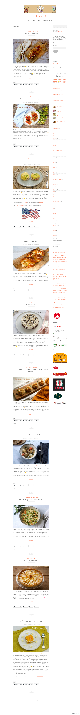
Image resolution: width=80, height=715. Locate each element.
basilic (62, 255)
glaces (54, 169)
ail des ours (59, 252)
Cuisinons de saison (40, 676)
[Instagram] (57, 63)
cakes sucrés (55, 140)
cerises (59, 259)
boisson (54, 135)
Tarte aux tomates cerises (61, 121)
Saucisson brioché (31, 33)
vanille (54, 309)
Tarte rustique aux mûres (60, 106)
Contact (38, 20)
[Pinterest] (59, 63)
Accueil (29, 20)
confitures (54, 145)
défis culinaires (55, 152)
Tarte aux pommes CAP (31, 560)
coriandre (59, 267)
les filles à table (30, 102)
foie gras (54, 274)
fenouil (58, 272)
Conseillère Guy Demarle (47, 20)
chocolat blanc (62, 261)
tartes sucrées (32, 558)
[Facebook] (54, 63)
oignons (54, 286)
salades (37, 497)
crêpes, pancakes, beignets (57, 150)
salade (54, 302)
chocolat (59, 261)
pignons (59, 292)
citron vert (58, 264)
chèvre (57, 263)
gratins (54, 172)
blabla (54, 133)
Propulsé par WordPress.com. (40, 700)
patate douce (55, 290)
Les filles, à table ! (40, 16)
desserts (54, 155)
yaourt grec (59, 309)
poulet (55, 299)
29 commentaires (37, 164)
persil (60, 290)
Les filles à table (58, 68)
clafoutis (62, 264)
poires (54, 295)
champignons (63, 259)
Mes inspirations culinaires (19, 205)
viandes (36, 31)
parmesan (64, 288)
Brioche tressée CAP (31, 241)
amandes (63, 252)
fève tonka (58, 276)
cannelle (61, 257)
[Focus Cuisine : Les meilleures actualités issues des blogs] (57, 326)
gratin (57, 278)
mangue (60, 279)
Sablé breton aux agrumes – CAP (31, 621)
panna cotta (57, 288)
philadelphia (55, 292)
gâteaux (32, 302)
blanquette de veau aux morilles (39, 465)
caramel (65, 257)
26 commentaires (36, 244)
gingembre (62, 276)
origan (54, 288)
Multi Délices (55, 184)
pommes (55, 297)
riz (53, 208)
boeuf (54, 257)
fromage (54, 162)
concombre (54, 267)
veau (57, 309)
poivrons (61, 295)
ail (57, 252)
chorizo (65, 261)
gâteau (60, 278)
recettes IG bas (55, 206)
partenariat (55, 189)
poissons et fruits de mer (57, 201)
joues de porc (65, 278)
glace (65, 276)
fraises (58, 274)
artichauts (61, 253)
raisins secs (64, 299)
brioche (56, 257)
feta (62, 272)
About (34, 20)
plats (30, 432)
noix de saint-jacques (59, 285)
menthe (55, 281)
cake (59, 257)
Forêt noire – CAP (31, 304)
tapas (54, 223)
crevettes (60, 269)
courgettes (55, 269)
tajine (64, 302)
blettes (64, 255)
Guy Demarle (55, 174)
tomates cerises (61, 307)
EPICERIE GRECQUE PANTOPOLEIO (59, 331)
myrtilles (58, 283)
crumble (64, 269)
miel (58, 281)
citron (54, 264)
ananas (54, 253)
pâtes (54, 191)
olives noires (60, 286)
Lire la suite (23, 79)
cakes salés (26, 31)
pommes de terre (62, 297)
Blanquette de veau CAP (31, 435)
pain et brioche (32, 239)
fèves (56, 276)
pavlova (58, 290)
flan (66, 272)
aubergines (55, 255)
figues (64, 272)
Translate (60, 31)
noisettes (61, 283)
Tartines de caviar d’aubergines (31, 99)
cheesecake (55, 261)
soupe (62, 302)
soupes (54, 220)
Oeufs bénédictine (31, 161)
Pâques (57, 299)
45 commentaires (37, 624)
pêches (61, 299)
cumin (65, 271)
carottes (55, 259)
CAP (30, 31)
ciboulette (63, 263)
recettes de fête (55, 203)
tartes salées (34, 367)
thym (62, 305)
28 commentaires (36, 102)
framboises (62, 274)
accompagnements (56, 128)
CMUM (26, 202)
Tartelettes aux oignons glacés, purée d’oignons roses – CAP (31, 370)
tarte (54, 305)
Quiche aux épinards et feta (57, 98)
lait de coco (55, 279)
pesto (62, 290)
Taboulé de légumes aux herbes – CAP (31, 499)
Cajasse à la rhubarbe (56, 88)
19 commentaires (36, 438)
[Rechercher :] (60, 26)
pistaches (60, 294)
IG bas (63, 278)
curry (54, 272)
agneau (55, 252)
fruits (30, 619)
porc (53, 299)
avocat (59, 255)
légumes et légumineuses (30, 497)
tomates (55, 307)
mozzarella (55, 283)
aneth (58, 253)
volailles (54, 235)
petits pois (65, 290)
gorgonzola (54, 278)
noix (63, 283)
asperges (64, 253)
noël (63, 285)
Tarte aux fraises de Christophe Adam (58, 100)
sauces (54, 218)
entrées (33, 31)
